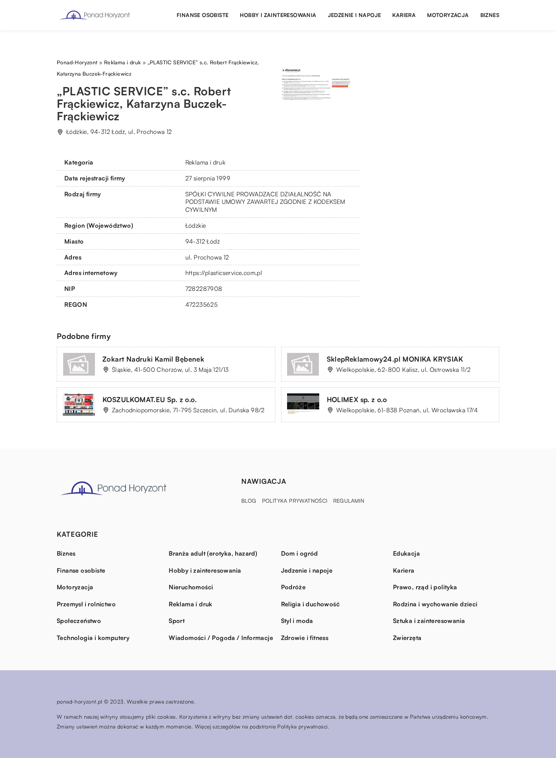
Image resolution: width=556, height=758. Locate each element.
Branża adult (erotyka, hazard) (213, 553)
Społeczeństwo (79, 620)
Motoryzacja (448, 15)
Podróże (293, 587)
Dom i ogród (299, 553)
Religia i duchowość (310, 604)
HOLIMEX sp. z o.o (357, 399)
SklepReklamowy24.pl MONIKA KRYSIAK (395, 359)
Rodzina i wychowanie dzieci (435, 604)
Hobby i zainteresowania (278, 15)
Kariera (404, 15)
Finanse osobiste (202, 15)
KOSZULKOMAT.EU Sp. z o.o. (150, 399)
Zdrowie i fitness (305, 638)
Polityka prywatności (295, 500)
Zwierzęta (407, 638)
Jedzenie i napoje (354, 15)
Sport (177, 620)
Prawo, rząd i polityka (425, 587)
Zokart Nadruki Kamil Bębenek (153, 359)
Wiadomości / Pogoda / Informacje (221, 638)
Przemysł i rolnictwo (86, 604)
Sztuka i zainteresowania (429, 620)
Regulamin (349, 500)
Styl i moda (297, 620)
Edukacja (406, 553)
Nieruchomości (191, 587)
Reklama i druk (205, 162)
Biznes (489, 15)
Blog (248, 500)
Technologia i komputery (93, 638)
